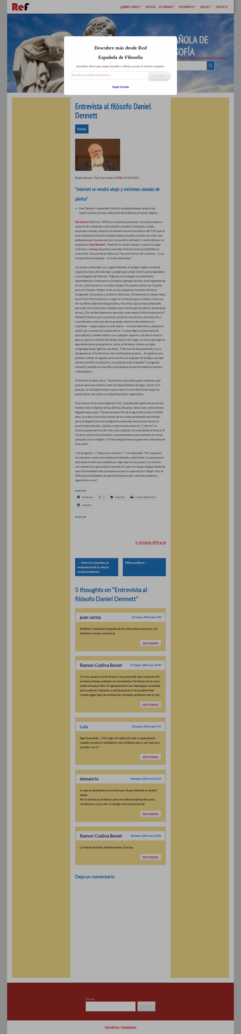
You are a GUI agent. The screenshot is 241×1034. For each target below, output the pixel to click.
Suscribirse (159, 76)
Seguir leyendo (120, 87)
